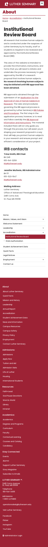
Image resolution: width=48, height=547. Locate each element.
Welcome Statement (12, 223)
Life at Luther (8, 372)
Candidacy (8, 445)
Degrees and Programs (13, 424)
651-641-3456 (9, 491)
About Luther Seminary (13, 291)
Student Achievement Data (15, 246)
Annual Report (9, 309)
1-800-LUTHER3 (9, 499)
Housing (6, 376)
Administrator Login (13, 535)
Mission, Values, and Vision (14, 219)
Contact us (8, 264)
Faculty (6, 432)
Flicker (5, 520)
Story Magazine (10, 469)
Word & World (9, 400)
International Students (13, 380)
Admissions (8, 354)
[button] (42, 3)
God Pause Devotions (12, 396)
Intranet (6, 409)
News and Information (13, 322)
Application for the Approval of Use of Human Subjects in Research (22, 100)
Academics (8, 419)
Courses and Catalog (12, 441)
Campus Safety (10, 331)
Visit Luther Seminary (12, 510)
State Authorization (14, 241)
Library (6, 404)
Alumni (6, 461)
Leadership (8, 228)
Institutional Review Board (17, 236)
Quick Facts (8, 251)
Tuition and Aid (9, 363)
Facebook (7, 516)
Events (6, 456)
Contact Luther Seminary (14, 344)
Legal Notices (9, 255)
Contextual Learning (12, 437)
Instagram (7, 524)
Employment (9, 259)
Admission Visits (10, 367)
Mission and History (11, 300)
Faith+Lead (8, 391)
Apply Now (7, 359)
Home (5, 18)
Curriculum (8, 428)
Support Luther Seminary (14, 465)
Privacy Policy (9, 335)
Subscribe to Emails (11, 474)
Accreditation (16, 18)
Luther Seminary (21, 4)
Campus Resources (11, 326)
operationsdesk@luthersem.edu (17, 504)
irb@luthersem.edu (13, 163)
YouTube (7, 529)
